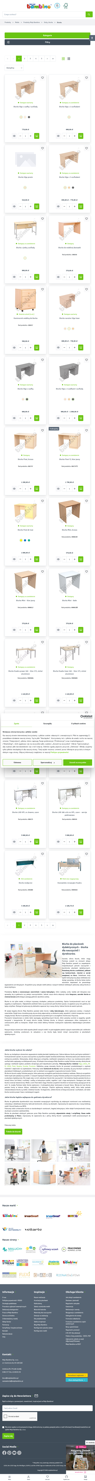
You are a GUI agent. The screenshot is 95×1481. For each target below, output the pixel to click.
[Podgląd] (14, 136)
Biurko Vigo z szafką (25, 389)
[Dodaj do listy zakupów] (42, 78)
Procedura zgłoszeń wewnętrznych (14, 1307)
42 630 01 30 (16, 1372)
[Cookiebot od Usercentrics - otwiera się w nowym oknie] (82, 716)
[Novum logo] (76, 1215)
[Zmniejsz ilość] (20, 136)
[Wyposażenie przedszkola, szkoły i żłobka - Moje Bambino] (39, 6)
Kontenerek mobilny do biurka (25, 318)
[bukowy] (69, 187)
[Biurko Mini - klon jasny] (25, 582)
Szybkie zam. (66, 1479)
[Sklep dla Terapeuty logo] (11, 1228)
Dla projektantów (40, 1319)
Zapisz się (8, 1436)
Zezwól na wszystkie (77, 762)
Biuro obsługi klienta (76, 1380)
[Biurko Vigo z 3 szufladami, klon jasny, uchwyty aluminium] (69, 159)
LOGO (9, 1066)
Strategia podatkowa (9, 1304)
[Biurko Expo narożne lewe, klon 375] (69, 300)
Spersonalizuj (46, 762)
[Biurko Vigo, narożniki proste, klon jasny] (25, 159)
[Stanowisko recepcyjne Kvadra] (69, 864)
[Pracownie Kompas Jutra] (71, 1249)
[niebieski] (25, 540)
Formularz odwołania (73, 1319)
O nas (4, 1297)
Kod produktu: (67, 255)
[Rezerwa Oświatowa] (68, 1275)
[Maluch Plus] (12, 1249)
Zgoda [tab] (16, 723)
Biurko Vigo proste (25, 177)
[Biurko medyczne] (25, 864)
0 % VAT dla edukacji (73, 1333)
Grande (25, 1066)
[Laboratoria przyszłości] (22, 1263)
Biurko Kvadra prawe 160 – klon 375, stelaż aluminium (25, 672)
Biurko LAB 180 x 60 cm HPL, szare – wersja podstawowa (69, 813)
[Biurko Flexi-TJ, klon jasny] (69, 441)
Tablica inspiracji (40, 1322)
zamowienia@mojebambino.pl (12, 1381)
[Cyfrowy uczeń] (49, 1249)
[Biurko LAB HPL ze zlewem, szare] (25, 794)
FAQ (3, 1337)
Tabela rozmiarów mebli (42, 1307)
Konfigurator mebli (40, 1331)
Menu (9, 1479)
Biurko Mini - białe (69, 600)
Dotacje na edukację (41, 1316)
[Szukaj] (89, 14)
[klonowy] (25, 117)
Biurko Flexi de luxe (25, 530)
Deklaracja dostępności (10, 1310)
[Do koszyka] (36, 136)
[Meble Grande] (43, 1275)
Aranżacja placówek (41, 1300)
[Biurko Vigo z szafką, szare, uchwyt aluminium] (25, 370)
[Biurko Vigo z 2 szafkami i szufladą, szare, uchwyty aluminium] (69, 370)
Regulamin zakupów (72, 1304)
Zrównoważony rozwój (10, 1319)
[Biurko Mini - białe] (69, 582)
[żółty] (21, 540)
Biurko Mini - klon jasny (25, 600)
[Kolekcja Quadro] (9, 1275)
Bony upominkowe (72, 1327)
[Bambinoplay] (38, 1263)
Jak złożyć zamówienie (73, 1297)
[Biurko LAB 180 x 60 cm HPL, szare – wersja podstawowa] (69, 794)
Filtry (47, 42)
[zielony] (28, 540)
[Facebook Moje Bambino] (4, 1453)
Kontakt (5, 1331)
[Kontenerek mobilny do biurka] (25, 300)
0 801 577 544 (6, 1372)
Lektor (85, 1064)
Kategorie (47, 35)
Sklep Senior (6, 1322)
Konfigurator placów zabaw (43, 1328)
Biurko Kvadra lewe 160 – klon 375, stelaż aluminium (69, 672)
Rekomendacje (7, 1334)
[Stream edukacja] (8, 1263)
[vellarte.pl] (33, 1228)
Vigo (80, 1064)
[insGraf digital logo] (54, 1215)
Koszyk (85, 1479)
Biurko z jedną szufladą (25, 248)
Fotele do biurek (13, 1131)
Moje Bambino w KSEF (73, 1344)
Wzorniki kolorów (40, 1310)
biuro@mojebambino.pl (10, 1378)
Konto (28, 1479)
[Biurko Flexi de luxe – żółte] (25, 511)
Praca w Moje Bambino (10, 1313)
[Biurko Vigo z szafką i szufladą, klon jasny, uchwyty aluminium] (25, 88)
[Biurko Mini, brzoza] (69, 511)
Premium (32, 1066)
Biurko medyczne (25, 883)
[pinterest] (9, 1453)
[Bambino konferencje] (70, 1263)
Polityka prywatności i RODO (12, 1300)
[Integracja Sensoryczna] (30, 1249)
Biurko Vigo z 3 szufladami (69, 177)
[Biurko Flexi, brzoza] (25, 441)
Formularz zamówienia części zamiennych (76, 1323)
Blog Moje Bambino (40, 1325)
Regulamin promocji (72, 1330)
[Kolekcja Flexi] (24, 1275)
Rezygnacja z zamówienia (74, 1313)
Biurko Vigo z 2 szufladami (69, 107)
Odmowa (17, 762)
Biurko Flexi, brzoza (25, 459)
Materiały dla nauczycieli (42, 1313)
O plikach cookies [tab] (78, 723)
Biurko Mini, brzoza (69, 530)
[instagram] (19, 1453)
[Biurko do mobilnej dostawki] (69, 229)
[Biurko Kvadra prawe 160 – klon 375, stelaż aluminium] (25, 653)
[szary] (28, 117)
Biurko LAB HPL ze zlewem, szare (25, 812)
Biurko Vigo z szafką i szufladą (26, 107)
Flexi (13, 1066)
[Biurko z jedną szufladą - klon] (25, 229)
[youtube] (14, 1453)
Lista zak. (47, 1479)
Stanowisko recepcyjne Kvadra (69, 883)
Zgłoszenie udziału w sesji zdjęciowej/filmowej (75, 1340)
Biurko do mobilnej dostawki (69, 248)
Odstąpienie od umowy (73, 1316)
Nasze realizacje (39, 1297)
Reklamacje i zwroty (72, 1310)
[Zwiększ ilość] (30, 136)
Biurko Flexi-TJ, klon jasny (69, 459)
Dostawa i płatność (72, 1300)
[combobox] (47, 14)
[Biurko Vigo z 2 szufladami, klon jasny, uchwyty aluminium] (69, 88)
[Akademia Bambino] (54, 1263)
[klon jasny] (21, 117)
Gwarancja (69, 1307)
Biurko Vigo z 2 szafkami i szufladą (69, 389)
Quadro (19, 1066)
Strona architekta (8, 1316)
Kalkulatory (38, 1304)
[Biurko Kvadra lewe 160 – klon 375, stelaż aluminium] (69, 653)
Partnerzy (5, 1325)
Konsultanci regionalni (76, 1375)
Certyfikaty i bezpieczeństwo (12, 1328)
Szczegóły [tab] (47, 723)
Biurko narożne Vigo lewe (69, 318)
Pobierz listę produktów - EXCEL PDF (78, 1336)
